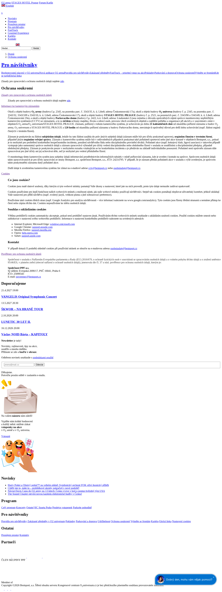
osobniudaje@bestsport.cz (126, 168)
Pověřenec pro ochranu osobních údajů (21, 254)
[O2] (6, 557)
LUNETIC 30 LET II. (16, 322)
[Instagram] (6, 45)
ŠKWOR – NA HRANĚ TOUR (22, 309)
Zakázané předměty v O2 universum (46, 521)
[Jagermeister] (48, 557)
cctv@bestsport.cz (97, 168)
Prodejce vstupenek (62, 507)
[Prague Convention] (23, 582)
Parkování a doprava (165, 72)
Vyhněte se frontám (205, 72)
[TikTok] (13, 45)
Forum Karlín (46, 2)
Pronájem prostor (16, 24)
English (9, 5)
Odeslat (39, 364)
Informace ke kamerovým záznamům (20, 106)
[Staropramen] (19, 557)
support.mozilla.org (41, 230)
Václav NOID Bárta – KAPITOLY (24, 334)
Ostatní (30, 507)
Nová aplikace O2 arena (51, 72)
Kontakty (24, 535)
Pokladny (150, 72)
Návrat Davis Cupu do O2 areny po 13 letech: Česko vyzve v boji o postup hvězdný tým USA (56, 491)
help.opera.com (30, 232)
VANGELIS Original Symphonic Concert (29, 296)
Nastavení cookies (181, 521)
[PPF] (8, 572)
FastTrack (13, 30)
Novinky (12, 18)
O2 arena (6, 2)
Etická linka (15, 75)
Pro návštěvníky (16, 27)
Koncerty (21, 507)
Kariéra (11, 36)
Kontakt (12, 38)
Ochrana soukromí (185, 72)
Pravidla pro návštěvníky (77, 72)
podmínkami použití (43, 357)
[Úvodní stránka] (9, 10)
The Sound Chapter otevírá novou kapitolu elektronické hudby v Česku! (45, 493)
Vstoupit (5, 436)
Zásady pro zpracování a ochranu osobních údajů (26, 95)
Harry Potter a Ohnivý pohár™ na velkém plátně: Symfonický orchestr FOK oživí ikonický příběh (58, 485)
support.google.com (42, 227)
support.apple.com (31, 235)
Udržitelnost (104, 521)
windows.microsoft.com (62, 224)
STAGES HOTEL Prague (24, 2)
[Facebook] (2, 45)
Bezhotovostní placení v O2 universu (20, 72)
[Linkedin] (9, 45)
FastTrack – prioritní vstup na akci (127, 72)
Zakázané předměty (100, 72)
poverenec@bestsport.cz (28, 276)
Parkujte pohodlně (82, 507)
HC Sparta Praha (43, 507)
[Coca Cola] (35, 557)
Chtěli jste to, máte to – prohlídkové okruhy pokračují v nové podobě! (43, 488)
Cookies (5, 173)
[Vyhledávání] (21, 45)
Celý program (8, 507)
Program (12, 21)
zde (62, 81)
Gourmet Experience (18, 33)
